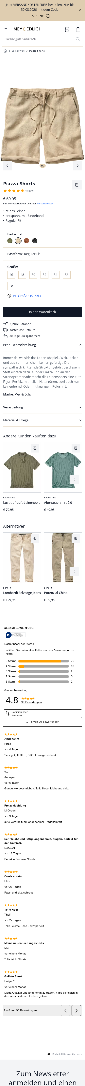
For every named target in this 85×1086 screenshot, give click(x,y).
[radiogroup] (42, 237)
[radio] (9, 240)
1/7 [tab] (42, 165)
